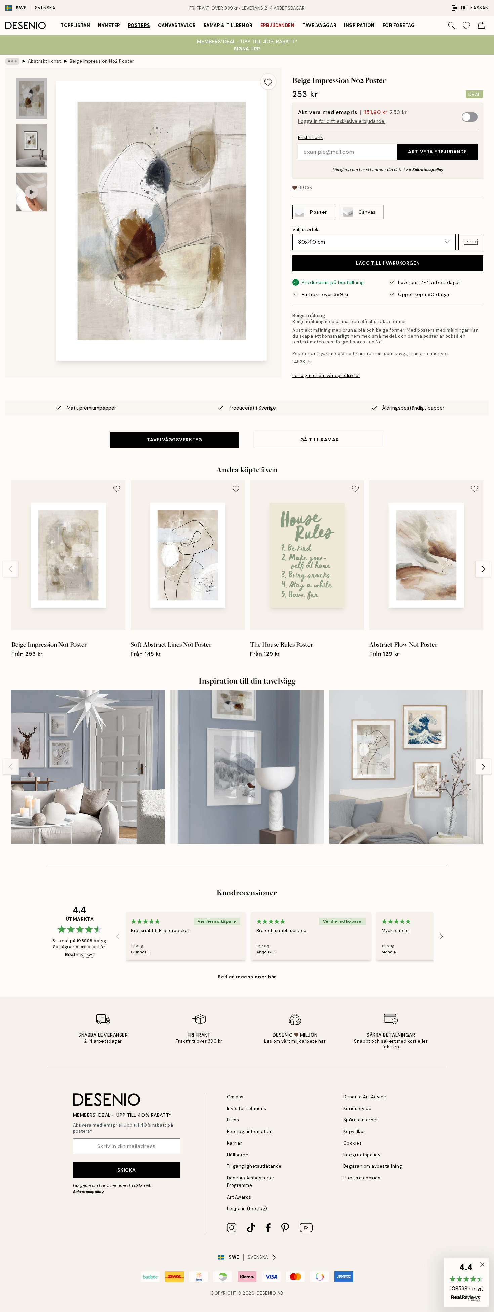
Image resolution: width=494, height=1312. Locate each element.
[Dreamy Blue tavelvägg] (406, 767)
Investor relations (246, 1108)
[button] (470, 242)
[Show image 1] (31, 98)
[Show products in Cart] (481, 25)
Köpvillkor (354, 1131)
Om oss (235, 1097)
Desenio (266, 1293)
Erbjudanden (277, 25)
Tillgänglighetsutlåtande (254, 1166)
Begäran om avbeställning (372, 1166)
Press (233, 1120)
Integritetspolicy (362, 1155)
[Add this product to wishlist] (268, 81)
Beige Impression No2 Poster (102, 61)
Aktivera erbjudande (437, 152)
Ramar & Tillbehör (228, 25)
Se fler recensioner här (247, 977)
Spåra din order (360, 1120)
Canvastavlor (176, 25)
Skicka (126, 1170)
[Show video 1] (31, 192)
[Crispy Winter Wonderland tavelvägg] (88, 767)
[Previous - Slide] (11, 569)
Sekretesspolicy (427, 169)
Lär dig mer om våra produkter (326, 376)
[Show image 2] (31, 145)
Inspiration (359, 25)
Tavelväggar (319, 25)
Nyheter (109, 25)
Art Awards (239, 1197)
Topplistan (75, 25)
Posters (139, 25)
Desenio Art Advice (364, 1097)
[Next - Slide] (483, 569)
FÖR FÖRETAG (399, 25)
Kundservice (357, 1108)
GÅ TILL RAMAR (319, 440)
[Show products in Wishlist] (466, 25)
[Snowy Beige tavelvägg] (247, 767)
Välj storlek (305, 229)
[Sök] (451, 25)
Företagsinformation (250, 1131)
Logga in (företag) (247, 1208)
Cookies (352, 1143)
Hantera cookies (362, 1178)
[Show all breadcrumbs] (12, 61)
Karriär (234, 1143)
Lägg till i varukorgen (388, 263)
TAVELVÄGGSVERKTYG (174, 440)
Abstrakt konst (44, 61)
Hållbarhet (238, 1155)
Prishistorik (310, 137)
